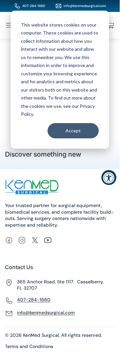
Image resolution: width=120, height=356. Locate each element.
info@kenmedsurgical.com (84, 6)
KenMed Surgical (41, 335)
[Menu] (9, 25)
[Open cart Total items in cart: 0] (111, 25)
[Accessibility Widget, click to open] (108, 177)
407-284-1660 (33, 6)
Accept (73, 130)
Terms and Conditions (29, 346)
